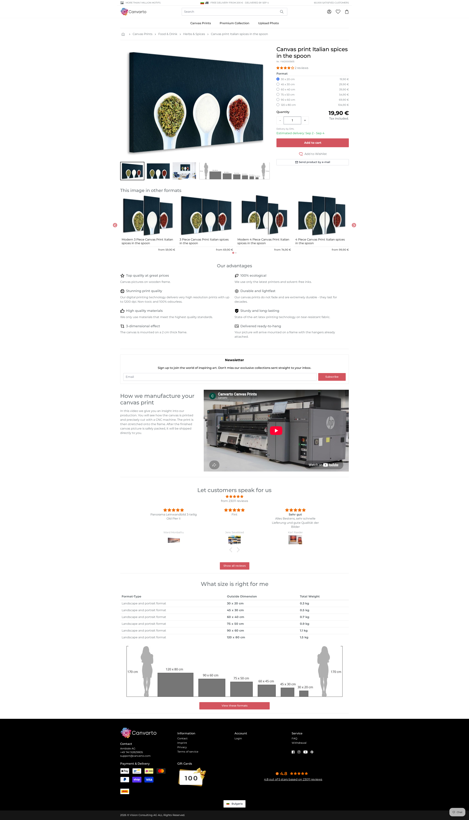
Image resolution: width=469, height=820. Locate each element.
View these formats (235, 705)
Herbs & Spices (194, 34)
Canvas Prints (200, 23)
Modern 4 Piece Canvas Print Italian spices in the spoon (263, 241)
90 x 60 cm (288, 99)
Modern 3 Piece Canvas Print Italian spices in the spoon (147, 241)
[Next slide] (354, 225)
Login (238, 738)
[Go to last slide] (115, 225)
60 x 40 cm (288, 89)
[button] (132, 171)
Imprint (182, 742)
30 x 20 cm (288, 79)
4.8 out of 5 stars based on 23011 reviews (293, 779)
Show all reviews (235, 565)
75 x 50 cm (288, 94)
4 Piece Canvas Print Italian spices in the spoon (320, 241)
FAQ (294, 738)
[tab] (233, 253)
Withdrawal (299, 742)
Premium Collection (234, 23)
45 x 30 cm (288, 84)
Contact (182, 738)
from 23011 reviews (234, 501)
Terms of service (187, 751)
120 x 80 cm (288, 105)
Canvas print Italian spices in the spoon (239, 34)
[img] (234, 496)
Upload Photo (268, 23)
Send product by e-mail (314, 162)
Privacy (182, 747)
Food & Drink (167, 34)
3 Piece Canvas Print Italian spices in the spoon (204, 241)
